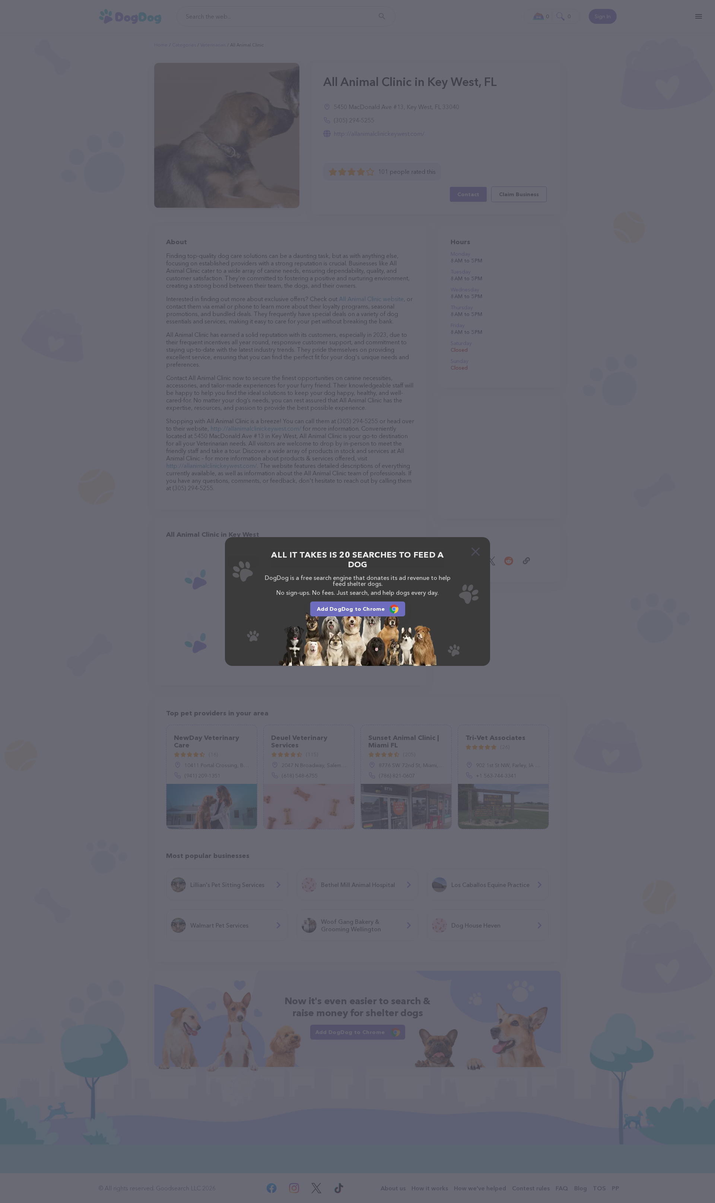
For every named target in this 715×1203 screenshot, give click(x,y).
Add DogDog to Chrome (351, 609)
